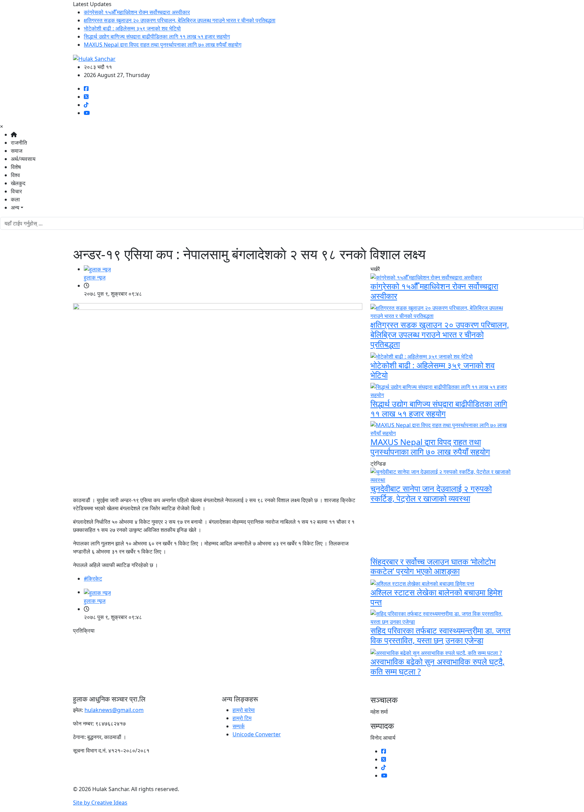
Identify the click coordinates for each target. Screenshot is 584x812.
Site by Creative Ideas (100, 802)
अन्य (15, 207)
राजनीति (19, 142)
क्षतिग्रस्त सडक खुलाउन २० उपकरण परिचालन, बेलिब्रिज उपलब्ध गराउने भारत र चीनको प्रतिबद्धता (179, 20)
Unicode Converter (257, 734)
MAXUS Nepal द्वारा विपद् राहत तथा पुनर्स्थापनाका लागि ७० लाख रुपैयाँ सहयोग (162, 44)
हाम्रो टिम (242, 718)
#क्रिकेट (93, 578)
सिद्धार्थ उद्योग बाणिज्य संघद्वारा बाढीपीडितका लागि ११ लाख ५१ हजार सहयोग (157, 36)
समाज (16, 150)
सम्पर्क (239, 726)
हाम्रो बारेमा (244, 710)
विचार (16, 191)
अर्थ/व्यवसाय (23, 159)
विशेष (16, 167)
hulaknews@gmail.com (114, 710)
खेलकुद (18, 183)
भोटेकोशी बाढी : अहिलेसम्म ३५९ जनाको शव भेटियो (132, 28)
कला (15, 199)
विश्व (15, 175)
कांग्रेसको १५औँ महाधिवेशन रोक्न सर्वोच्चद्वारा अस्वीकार (137, 12)
